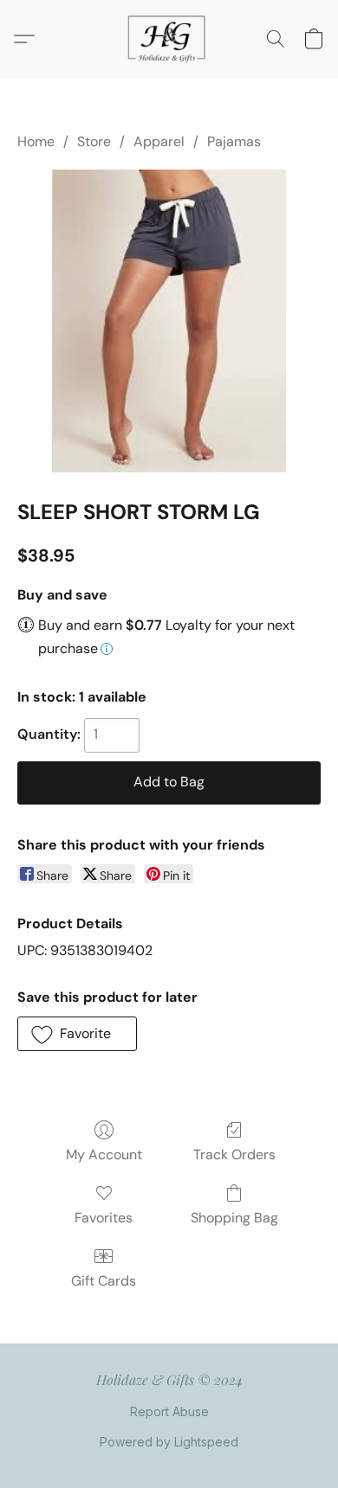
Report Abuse (169, 1411)
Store (94, 141)
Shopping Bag (234, 1218)
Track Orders (234, 1154)
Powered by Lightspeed (169, 1441)
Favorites (104, 1218)
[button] (169, 39)
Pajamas (234, 141)
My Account (104, 1154)
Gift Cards (103, 1281)
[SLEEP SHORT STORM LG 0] (168, 321)
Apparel (159, 141)
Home (36, 141)
